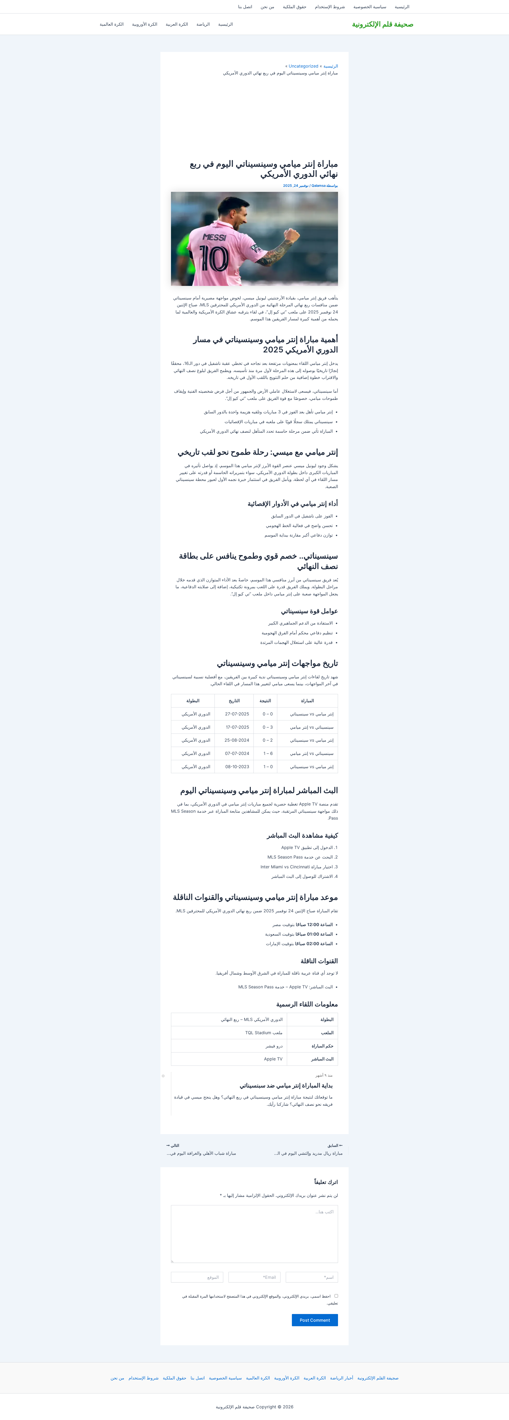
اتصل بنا (245, 6)
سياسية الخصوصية (369, 6)
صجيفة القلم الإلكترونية (378, 1378)
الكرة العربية (177, 24)
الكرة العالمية (112, 24)
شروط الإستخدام (330, 6)
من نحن (267, 6)
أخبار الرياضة (341, 1378)
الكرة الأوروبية (144, 24)
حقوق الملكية (294, 6)
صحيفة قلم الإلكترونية (383, 24)
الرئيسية (402, 6)
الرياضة (203, 24)
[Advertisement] (254, 118)
